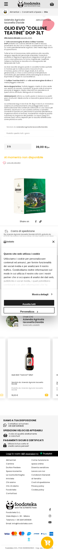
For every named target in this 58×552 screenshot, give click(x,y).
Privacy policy (37, 486)
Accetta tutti (29, 304)
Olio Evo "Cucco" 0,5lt (22, 375)
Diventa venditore (40, 467)
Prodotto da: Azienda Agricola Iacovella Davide (27, 389)
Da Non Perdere (13, 467)
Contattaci (11, 493)
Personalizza (27, 311)
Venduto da (27, 127)
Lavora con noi (38, 471)
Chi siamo (11, 482)
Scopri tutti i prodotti (31, 325)
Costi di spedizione (40, 482)
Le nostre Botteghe (15, 475)
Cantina (10, 463)
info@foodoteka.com (22, 523)
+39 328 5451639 (16, 426)
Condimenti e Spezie (31, 12)
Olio (46, 12)
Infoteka (10, 478)
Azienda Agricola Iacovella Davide (14, 21)
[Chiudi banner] (53, 242)
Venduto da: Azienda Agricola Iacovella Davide (27, 383)
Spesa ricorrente (14, 471)
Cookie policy (37, 489)
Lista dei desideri (14, 163)
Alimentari (14, 12)
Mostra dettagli (40, 294)
